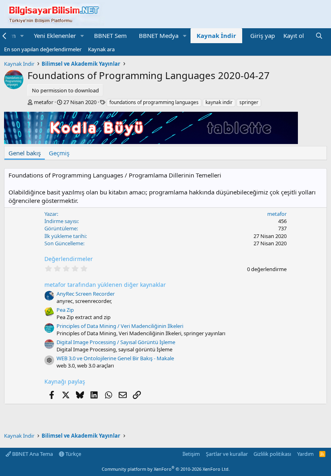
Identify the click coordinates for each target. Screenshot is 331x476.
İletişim (191, 453)
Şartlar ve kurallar (227, 453)
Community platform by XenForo (166, 469)
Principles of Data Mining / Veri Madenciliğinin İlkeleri (120, 326)
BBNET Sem (110, 35)
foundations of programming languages (154, 102)
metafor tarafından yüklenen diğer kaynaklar (105, 284)
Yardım (305, 453)
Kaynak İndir (216, 35)
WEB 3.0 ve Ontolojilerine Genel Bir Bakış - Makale (115, 358)
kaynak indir (219, 102)
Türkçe (72, 453)
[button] (22, 35)
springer (248, 102)
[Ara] (319, 35)
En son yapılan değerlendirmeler (43, 49)
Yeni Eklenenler (55, 35)
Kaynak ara (101, 49)
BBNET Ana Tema (32, 453)
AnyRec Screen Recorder (86, 293)
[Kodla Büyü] (151, 142)
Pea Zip (65, 309)
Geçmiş (59, 153)
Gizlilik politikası (272, 453)
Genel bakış (24, 153)
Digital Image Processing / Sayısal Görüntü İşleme (116, 342)
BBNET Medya (158, 35)
